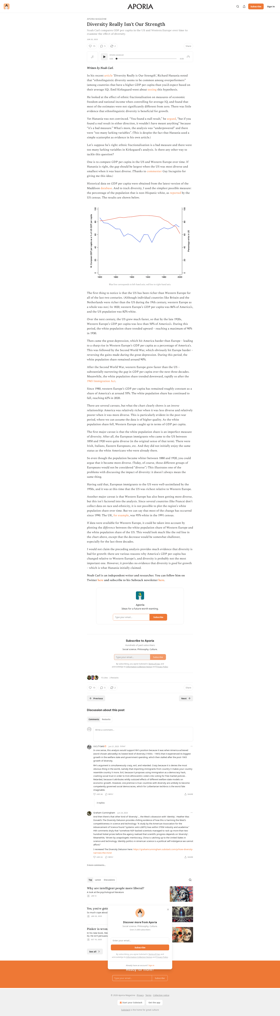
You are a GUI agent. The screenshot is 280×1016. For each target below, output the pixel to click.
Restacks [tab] (106, 719)
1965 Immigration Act (101, 381)
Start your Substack (132, 1002)
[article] (140, 894)
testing (152, 89)
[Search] (238, 6)
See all (92, 951)
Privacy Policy (162, 957)
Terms (148, 995)
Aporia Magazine (96, 19)
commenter (154, 171)
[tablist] (99, 719)
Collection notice (161, 995)
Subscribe (256, 6)
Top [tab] (90, 880)
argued (171, 119)
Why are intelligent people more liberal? (115, 888)
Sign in (271, 6)
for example (121, 515)
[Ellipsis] (191, 746)
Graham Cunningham (104, 812)
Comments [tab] (94, 719)
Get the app (154, 1002)
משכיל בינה (98, 746)
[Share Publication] (244, 6)
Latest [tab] (98, 880)
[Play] (104, 56)
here (100, 580)
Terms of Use (154, 954)
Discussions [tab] (109, 880)
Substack (125, 1009)
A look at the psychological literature (105, 892)
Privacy (140, 995)
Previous (98, 698)
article (108, 75)
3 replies (101, 803)
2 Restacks (114, 677)
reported (175, 193)
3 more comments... (96, 865)
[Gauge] (188, 57)
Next (184, 698)
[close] (168, 909)
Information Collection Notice (139, 957)
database (106, 188)
